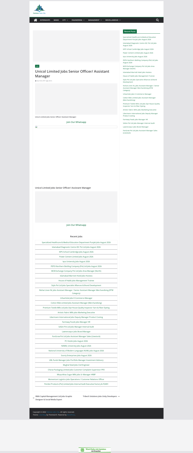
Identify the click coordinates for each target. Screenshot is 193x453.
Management (93, 20)
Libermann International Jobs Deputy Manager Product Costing (76, 317)
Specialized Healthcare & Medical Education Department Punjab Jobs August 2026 (76, 242)
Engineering (77, 20)
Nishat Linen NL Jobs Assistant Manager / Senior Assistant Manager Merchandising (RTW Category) (141, 88)
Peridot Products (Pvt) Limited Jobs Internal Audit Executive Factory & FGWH (76, 384)
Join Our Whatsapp (76, 122)
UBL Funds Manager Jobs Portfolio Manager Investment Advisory (76, 360)
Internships (45, 20)
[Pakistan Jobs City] (35, 20)
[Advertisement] (76, 46)
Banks (56, 20)
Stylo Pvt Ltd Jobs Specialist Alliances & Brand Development (76, 285)
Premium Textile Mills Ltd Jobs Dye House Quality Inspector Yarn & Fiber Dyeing (76, 307)
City (64, 20)
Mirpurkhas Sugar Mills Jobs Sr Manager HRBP (76, 374)
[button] (67, 20)
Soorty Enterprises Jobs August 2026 (76, 355)
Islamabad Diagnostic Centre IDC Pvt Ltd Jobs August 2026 (76, 247)
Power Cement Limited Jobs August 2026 (76, 256)
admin (50, 81)
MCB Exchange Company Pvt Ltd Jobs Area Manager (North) (76, 271)
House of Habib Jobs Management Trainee (76, 280)
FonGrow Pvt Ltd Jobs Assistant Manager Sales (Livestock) (76, 336)
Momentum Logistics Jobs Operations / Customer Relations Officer (76, 379)
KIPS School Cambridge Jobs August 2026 (76, 252)
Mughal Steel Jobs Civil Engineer (76, 365)
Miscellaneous (111, 20)
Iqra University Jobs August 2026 (76, 261)
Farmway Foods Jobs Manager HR (76, 322)
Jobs (37, 66)
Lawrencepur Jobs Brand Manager (76, 331)
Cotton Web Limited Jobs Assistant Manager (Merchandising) (76, 303)
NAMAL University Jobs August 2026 (76, 346)
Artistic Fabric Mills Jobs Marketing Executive (76, 312)
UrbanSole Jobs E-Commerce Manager (76, 298)
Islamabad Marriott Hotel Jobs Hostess (76, 276)
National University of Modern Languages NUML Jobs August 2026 (76, 350)
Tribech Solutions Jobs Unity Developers (100, 396)
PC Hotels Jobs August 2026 (76, 341)
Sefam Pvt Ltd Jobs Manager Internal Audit (76, 327)
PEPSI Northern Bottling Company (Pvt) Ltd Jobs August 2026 (76, 266)
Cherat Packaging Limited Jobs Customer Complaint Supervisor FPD (76, 370)
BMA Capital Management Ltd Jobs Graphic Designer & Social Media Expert (54, 398)
